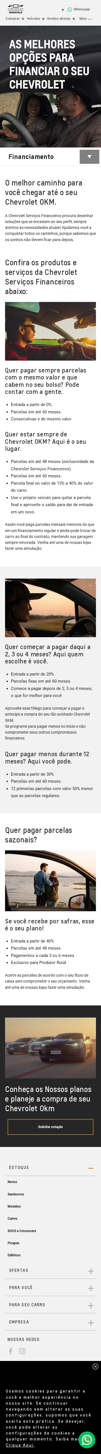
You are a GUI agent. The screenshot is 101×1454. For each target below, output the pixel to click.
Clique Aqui (20, 1445)
